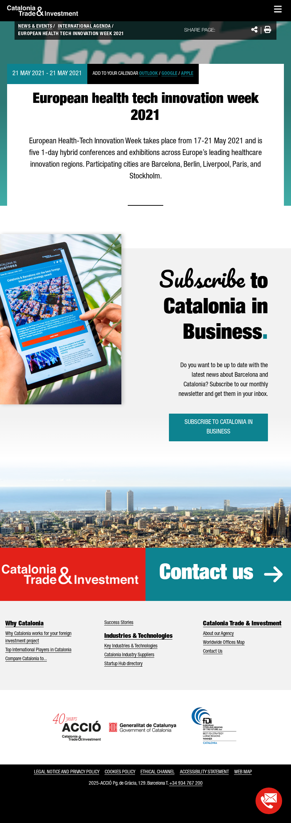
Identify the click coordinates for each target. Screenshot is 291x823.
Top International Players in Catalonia (38, 650)
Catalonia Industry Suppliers (129, 655)
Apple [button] (187, 73)
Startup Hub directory (123, 664)
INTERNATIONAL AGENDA (84, 26)
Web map (243, 772)
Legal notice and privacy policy (66, 772)
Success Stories (118, 622)
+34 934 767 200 (186, 783)
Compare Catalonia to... (26, 659)
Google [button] (169, 73)
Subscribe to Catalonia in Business (219, 427)
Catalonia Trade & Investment (242, 624)
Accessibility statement (204, 772)
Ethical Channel (158, 772)
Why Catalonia (24, 624)
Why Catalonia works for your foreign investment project (38, 637)
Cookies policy (120, 772)
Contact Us (213, 651)
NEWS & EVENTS (35, 26)
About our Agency (218, 633)
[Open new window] (269, 801)
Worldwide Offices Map (224, 642)
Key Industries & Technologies (131, 646)
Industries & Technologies (138, 636)
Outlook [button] (148, 73)
